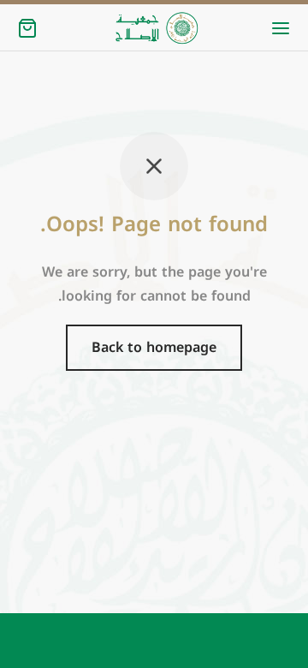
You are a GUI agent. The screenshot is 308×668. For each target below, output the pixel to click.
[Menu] (280, 28)
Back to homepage (154, 347)
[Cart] (27, 28)
